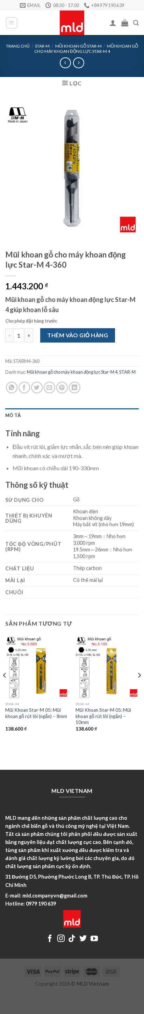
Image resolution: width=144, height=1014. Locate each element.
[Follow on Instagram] (61, 939)
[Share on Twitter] (37, 387)
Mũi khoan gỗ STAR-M (78, 46)
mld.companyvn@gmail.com (54, 896)
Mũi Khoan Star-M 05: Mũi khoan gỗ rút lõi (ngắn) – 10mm (103, 716)
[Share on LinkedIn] (74, 387)
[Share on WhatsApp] (11, 387)
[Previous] (4, 689)
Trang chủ (18, 46)
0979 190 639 (41, 904)
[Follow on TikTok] (71, 939)
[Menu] (11, 22)
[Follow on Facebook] (49, 939)
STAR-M (42, 46)
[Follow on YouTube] (94, 939)
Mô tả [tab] (13, 415)
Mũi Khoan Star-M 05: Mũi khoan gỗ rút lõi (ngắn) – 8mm (36, 713)
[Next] (139, 689)
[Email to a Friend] (49, 387)
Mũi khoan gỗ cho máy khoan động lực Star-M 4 (86, 48)
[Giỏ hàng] (124, 22)
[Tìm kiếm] (136, 23)
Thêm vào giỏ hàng (77, 335)
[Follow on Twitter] (83, 939)
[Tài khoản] (112, 22)
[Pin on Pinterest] (62, 387)
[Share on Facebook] (24, 387)
